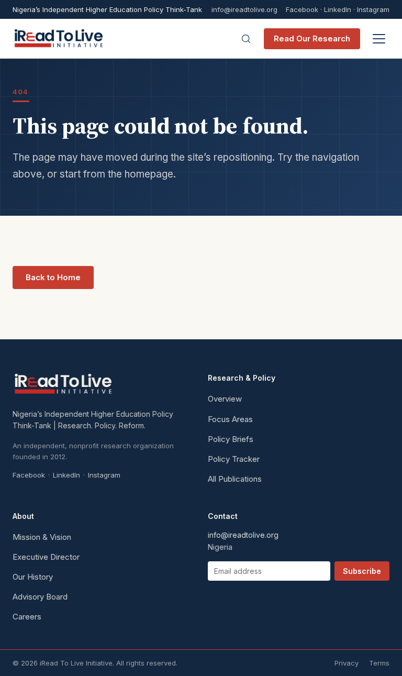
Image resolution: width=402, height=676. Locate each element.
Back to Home (53, 277)
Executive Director (46, 557)
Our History (33, 577)
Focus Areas (230, 419)
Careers (27, 617)
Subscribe (362, 571)
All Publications (235, 479)
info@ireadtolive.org (244, 9)
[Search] (246, 38)
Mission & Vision (42, 537)
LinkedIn (337, 9)
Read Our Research (312, 38)
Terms (379, 663)
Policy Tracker (234, 459)
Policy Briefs (230, 439)
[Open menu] (378, 39)
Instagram (373, 9)
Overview (225, 399)
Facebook (302, 9)
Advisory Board (40, 597)
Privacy (346, 663)
